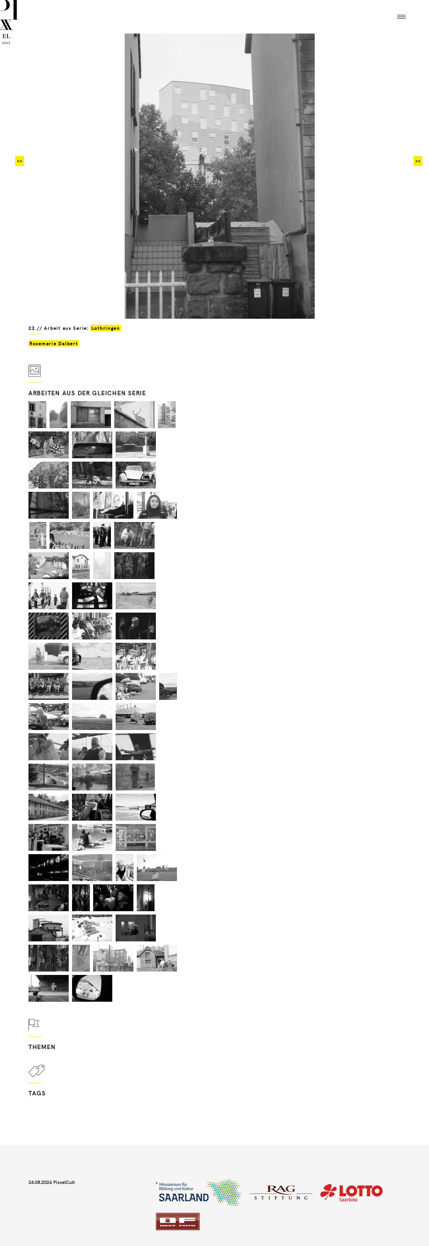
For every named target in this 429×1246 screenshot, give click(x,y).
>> (418, 161)
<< (19, 161)
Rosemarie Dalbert (53, 343)
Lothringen (105, 328)
